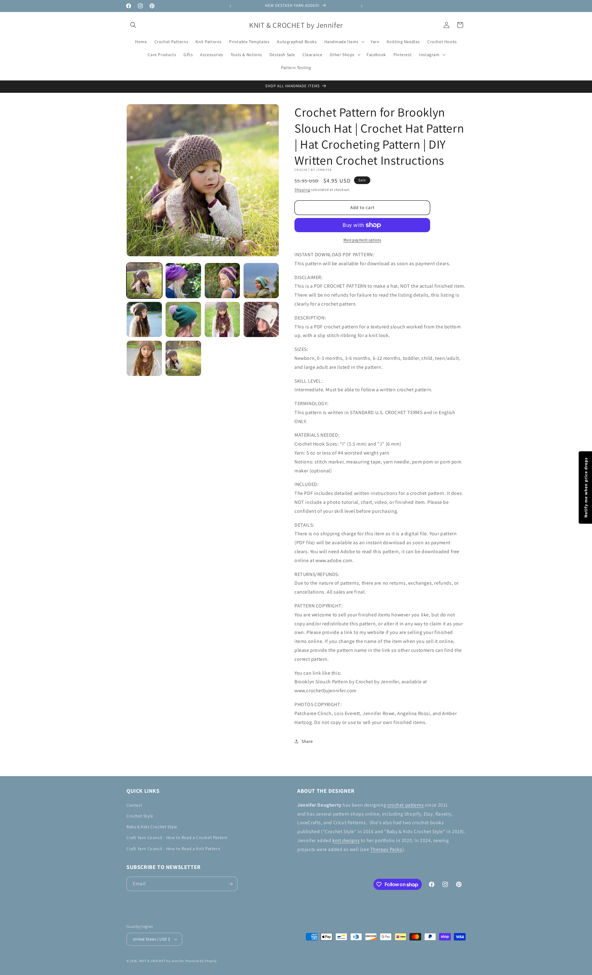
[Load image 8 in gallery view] (261, 319)
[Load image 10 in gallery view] (183, 358)
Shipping (302, 189)
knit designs (346, 840)
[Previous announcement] (230, 6)
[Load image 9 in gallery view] (144, 358)
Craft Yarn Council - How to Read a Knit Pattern (173, 848)
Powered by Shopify (201, 961)
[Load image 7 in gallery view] (222, 319)
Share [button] (307, 741)
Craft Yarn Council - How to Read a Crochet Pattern (177, 837)
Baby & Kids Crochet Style (151, 826)
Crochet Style (139, 816)
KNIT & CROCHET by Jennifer (161, 961)
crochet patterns (405, 805)
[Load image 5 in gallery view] (144, 319)
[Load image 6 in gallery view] (183, 319)
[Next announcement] (361, 6)
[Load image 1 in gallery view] (144, 280)
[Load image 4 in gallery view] (261, 280)
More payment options (362, 239)
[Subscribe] (230, 884)
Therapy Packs (386, 849)
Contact (134, 805)
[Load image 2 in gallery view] (183, 280)
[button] (133, 25)
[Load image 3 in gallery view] (222, 280)
